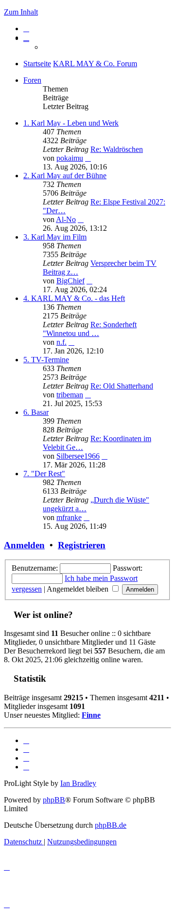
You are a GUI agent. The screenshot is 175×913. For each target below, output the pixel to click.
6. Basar (36, 412)
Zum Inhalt (21, 12)
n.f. (61, 342)
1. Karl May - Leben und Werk (71, 123)
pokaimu (69, 158)
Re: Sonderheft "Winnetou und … (90, 328)
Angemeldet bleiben (78, 589)
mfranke (69, 517)
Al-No (66, 219)
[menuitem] (26, 28)
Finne (91, 715)
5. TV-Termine (46, 359)
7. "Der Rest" (44, 473)
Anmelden (24, 545)
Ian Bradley (78, 783)
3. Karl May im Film (55, 237)
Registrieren (81, 545)
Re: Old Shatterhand (121, 386)
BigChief (70, 281)
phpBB (54, 800)
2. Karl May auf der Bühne (64, 175)
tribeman (69, 395)
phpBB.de (110, 825)
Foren (32, 80)
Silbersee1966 (78, 456)
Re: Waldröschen (116, 149)
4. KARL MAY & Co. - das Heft (74, 298)
